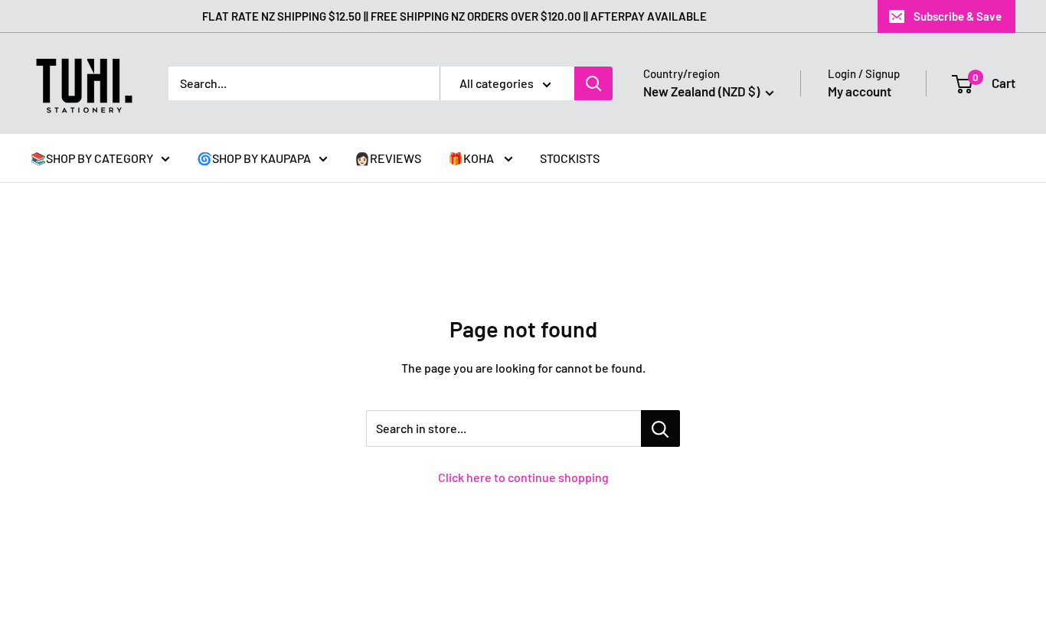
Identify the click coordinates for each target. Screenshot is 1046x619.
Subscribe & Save (958, 16)
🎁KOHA (472, 158)
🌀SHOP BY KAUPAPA (254, 158)
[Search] (593, 83)
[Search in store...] (660, 428)
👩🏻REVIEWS (388, 158)
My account (859, 91)
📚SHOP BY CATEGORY (92, 158)
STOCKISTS (570, 158)
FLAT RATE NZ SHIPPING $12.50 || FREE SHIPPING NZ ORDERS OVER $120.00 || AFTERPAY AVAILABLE (454, 16)
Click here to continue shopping (523, 477)
